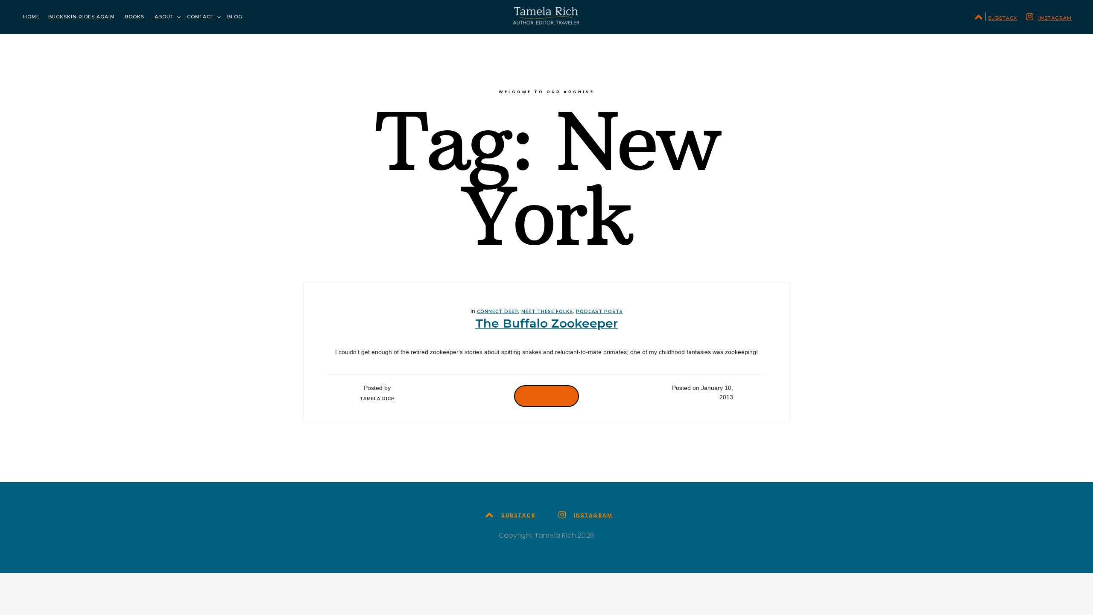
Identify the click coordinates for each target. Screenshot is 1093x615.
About (164, 17)
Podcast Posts (599, 311)
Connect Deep (497, 311)
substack (1002, 18)
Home (30, 17)
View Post (546, 395)
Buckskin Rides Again (81, 17)
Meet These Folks (547, 311)
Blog (234, 17)
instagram (1055, 18)
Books (133, 17)
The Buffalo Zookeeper (546, 323)
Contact (200, 17)
